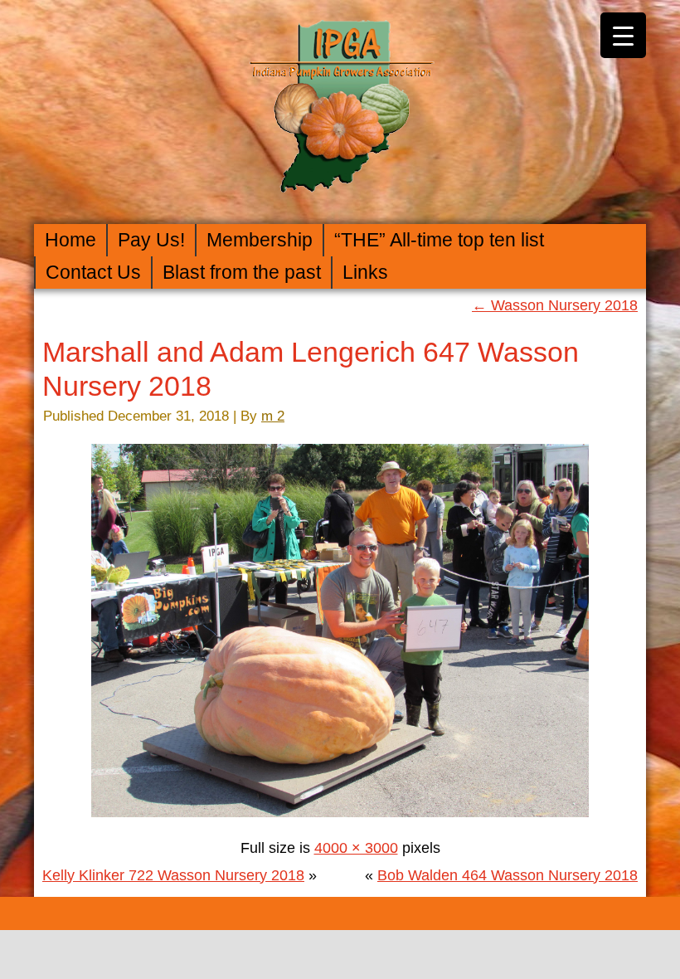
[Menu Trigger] (623, 35)
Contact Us (93, 272)
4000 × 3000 (356, 848)
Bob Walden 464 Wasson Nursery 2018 (507, 875)
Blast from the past (242, 272)
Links (365, 272)
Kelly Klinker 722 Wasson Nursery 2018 (173, 875)
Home (70, 240)
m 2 (272, 416)
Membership (259, 240)
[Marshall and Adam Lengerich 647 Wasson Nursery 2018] (340, 820)
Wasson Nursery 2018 (555, 305)
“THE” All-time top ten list (439, 240)
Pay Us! (151, 240)
